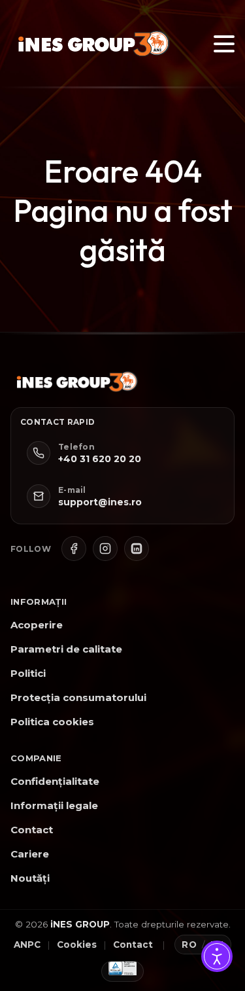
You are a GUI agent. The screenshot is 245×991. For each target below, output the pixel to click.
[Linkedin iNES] (136, 548)
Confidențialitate (54, 781)
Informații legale (54, 805)
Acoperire (36, 625)
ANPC (27, 944)
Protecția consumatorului (78, 697)
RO (189, 944)
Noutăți (30, 878)
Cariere (29, 854)
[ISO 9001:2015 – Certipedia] (122, 971)
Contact (31, 829)
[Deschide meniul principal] (224, 43)
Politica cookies (52, 721)
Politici (28, 673)
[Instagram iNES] (105, 548)
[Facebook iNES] (73, 548)
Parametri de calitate (66, 649)
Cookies (77, 944)
